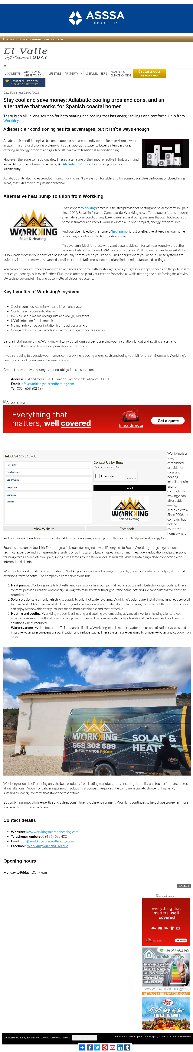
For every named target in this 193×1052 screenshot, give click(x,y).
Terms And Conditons (126, 1034)
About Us (166, 1034)
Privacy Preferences (84, 1035)
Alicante (69, 162)
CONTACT (12, 37)
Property (71, 71)
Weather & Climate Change (121, 71)
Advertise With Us (182, 1034)
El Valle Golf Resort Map (150, 71)
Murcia (84, 162)
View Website (44, 527)
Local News (12, 71)
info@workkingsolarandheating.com (47, 382)
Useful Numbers (96, 71)
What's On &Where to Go (32, 71)
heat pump (120, 229)
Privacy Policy (145, 1034)
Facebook (127, 527)
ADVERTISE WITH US (30, 37)
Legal (157, 1034)
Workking (11, 119)
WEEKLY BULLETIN (53, 37)
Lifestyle (55, 71)
